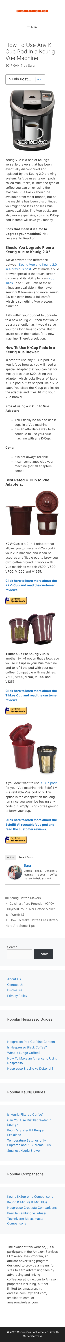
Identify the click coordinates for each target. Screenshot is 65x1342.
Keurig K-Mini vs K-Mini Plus (27, 1202)
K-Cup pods (48, 783)
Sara (27, 865)
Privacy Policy (17, 996)
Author (10, 857)
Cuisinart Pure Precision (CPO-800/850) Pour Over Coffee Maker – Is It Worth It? (31, 909)
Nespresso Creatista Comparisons (32, 1207)
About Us (14, 979)
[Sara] (15, 878)
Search (12, 947)
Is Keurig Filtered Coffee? (25, 1114)
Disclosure (14, 990)
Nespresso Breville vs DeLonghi (30, 1068)
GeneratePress (32, 1336)
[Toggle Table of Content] (37, 79)
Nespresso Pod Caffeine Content (31, 1042)
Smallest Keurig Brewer (24, 1150)
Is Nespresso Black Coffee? (27, 1047)
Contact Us (15, 985)
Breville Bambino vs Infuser (26, 1213)
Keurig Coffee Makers (25, 898)
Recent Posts (25, 857)
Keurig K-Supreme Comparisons (30, 1196)
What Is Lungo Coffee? (23, 1053)
